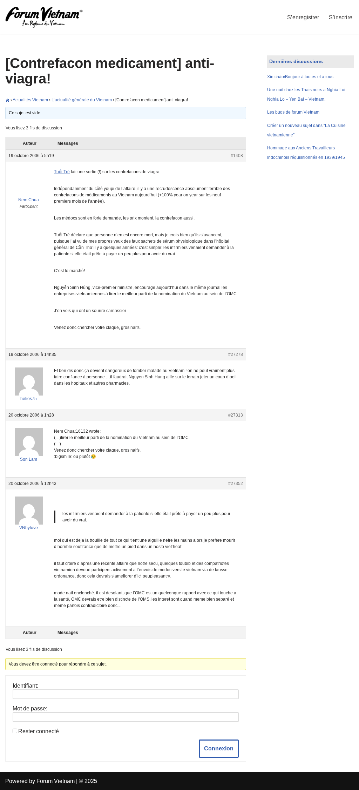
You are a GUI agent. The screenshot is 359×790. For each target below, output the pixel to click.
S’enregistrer (303, 17)
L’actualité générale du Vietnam (82, 99)
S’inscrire (340, 17)
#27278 (235, 354)
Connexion (218, 748)
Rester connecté (38, 731)
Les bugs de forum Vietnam (293, 112)
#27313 (235, 415)
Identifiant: (25, 686)
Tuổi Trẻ (62, 171)
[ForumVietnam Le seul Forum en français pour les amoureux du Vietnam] (49, 17)
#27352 (235, 483)
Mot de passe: (30, 708)
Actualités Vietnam (30, 99)
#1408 (237, 155)
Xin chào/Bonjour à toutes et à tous (300, 76)
